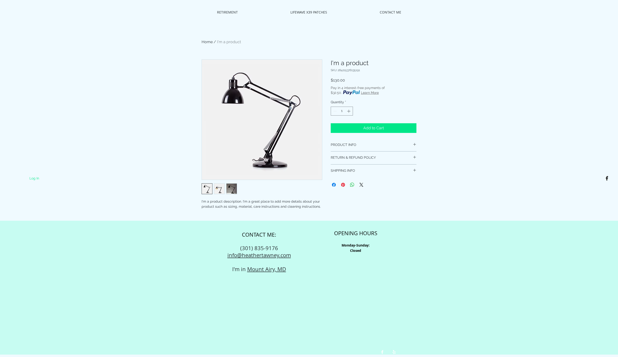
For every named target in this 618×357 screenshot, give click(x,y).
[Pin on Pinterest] (343, 185)
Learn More (370, 93)
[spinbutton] (341, 111)
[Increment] (349, 111)
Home (207, 42)
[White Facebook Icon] (382, 352)
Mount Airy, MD (266, 269)
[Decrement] (334, 111)
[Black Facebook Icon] (607, 178)
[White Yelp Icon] (394, 352)
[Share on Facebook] (334, 185)
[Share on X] (361, 185)
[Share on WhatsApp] (352, 185)
